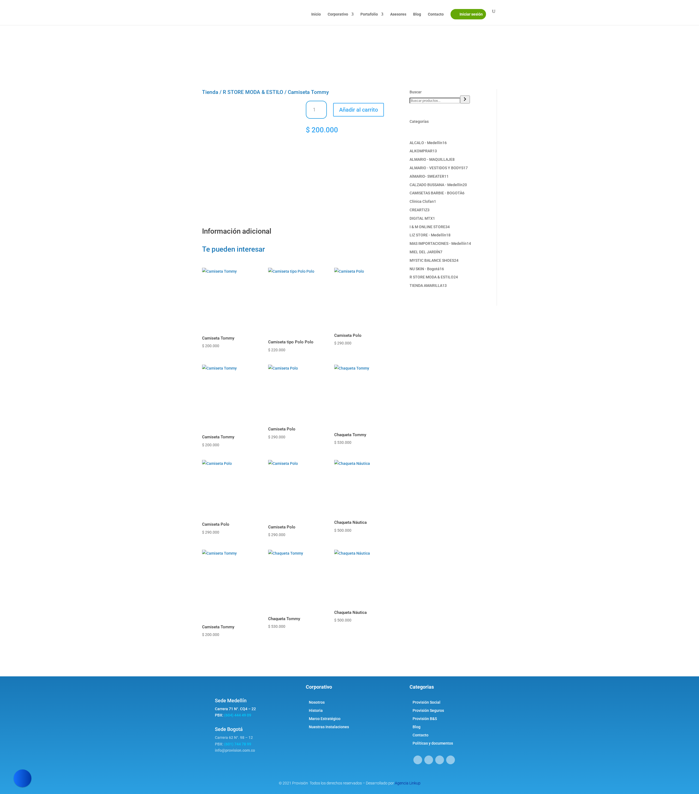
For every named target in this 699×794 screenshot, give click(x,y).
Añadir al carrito (358, 109)
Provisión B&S (425, 719)
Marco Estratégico (324, 719)
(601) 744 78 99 (237, 744)
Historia (316, 711)
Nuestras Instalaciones (329, 727)
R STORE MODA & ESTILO (253, 92)
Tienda (210, 92)
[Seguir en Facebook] (417, 760)
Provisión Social (426, 702)
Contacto (436, 14)
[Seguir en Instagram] (428, 760)
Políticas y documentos (433, 743)
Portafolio (369, 14)
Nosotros (317, 702)
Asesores (398, 14)
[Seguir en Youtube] (450, 760)
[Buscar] (465, 99)
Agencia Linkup (407, 783)
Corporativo (338, 14)
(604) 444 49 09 (237, 715)
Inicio (316, 14)
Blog (417, 14)
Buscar (416, 92)
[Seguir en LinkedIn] (439, 760)
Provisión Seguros (428, 711)
